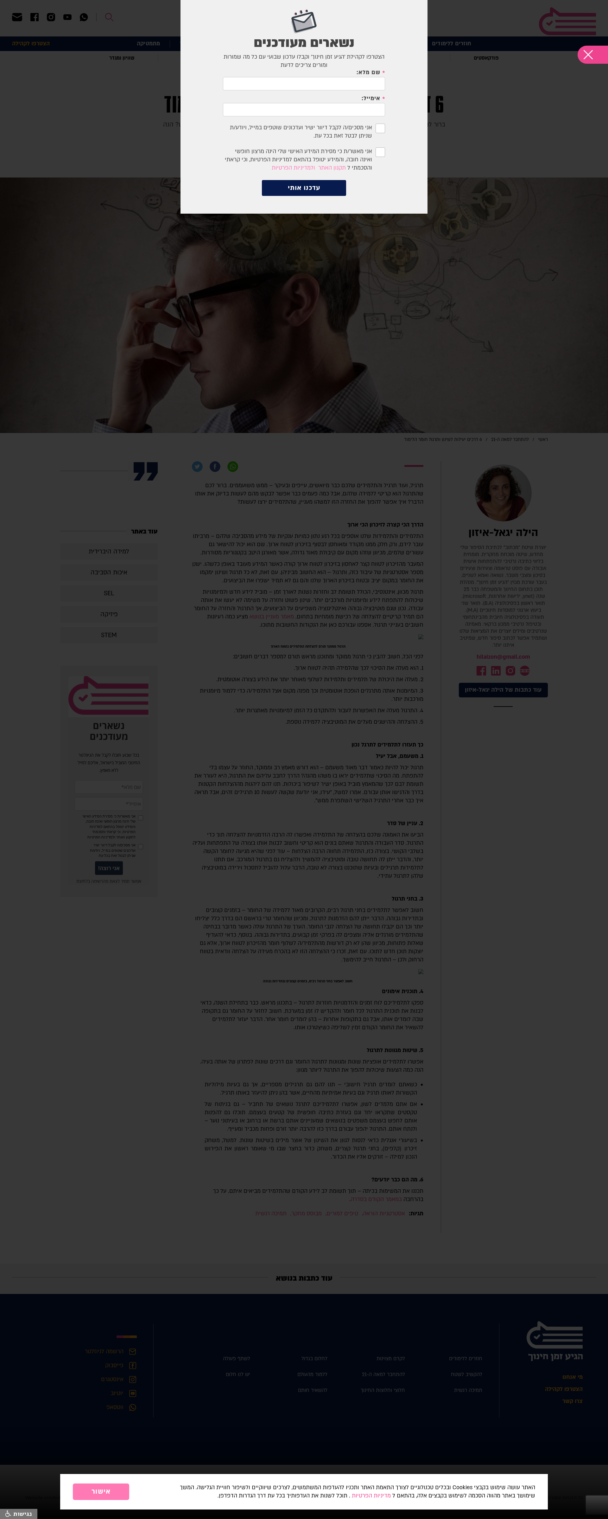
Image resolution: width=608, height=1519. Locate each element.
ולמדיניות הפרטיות (293, 167)
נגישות (21, 1514)
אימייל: (371, 98)
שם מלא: (368, 72)
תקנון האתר (332, 167)
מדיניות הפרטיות (371, 1495)
